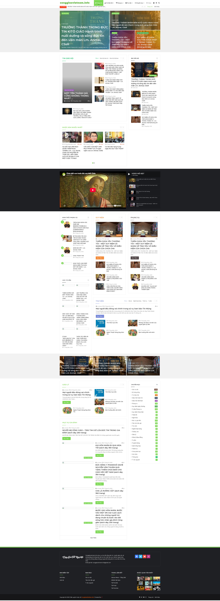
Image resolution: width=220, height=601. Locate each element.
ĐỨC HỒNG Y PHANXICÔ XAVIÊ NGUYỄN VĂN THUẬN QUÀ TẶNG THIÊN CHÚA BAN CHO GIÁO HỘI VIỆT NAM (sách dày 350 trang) (109, 470)
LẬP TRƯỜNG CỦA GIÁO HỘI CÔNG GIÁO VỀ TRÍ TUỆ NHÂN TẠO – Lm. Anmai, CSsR (82, 296)
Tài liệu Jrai (135, 431)
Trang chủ (99, 3)
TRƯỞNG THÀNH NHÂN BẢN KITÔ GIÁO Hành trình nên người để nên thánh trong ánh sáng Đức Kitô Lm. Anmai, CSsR (135, 25)
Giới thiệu (156, 6)
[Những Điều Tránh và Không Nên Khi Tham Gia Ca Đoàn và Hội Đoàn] (148, 583)
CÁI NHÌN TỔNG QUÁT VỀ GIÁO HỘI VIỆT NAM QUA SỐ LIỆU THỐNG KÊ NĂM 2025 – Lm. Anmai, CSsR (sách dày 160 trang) (114, 101)
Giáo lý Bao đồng (137, 437)
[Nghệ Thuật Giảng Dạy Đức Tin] (100, 332)
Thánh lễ (134, 415)
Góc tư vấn (135, 389)
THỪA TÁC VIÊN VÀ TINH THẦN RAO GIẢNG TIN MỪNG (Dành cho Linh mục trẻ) (82, 340)
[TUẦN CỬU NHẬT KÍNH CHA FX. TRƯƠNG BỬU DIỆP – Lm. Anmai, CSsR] (99, 80)
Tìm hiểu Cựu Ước (112, 322)
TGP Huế (113, 585)
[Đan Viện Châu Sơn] (156, 583)
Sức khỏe (134, 454)
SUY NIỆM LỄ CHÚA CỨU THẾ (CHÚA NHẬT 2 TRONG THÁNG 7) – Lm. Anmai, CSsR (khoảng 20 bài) (147, 42)
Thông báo (135, 457)
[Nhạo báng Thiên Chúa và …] (156, 588)
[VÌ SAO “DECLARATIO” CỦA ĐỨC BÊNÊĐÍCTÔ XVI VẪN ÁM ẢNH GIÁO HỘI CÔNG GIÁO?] (68, 331)
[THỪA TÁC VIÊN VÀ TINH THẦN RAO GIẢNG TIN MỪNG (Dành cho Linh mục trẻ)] (82, 331)
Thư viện (128, 3)
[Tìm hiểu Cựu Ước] (100, 323)
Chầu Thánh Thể (78, 255)
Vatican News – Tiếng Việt (118, 577)
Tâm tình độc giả (136, 423)
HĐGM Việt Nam (115, 580)
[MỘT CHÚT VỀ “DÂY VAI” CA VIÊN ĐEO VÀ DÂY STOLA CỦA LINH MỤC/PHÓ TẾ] (68, 308)
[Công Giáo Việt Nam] (75, 3)
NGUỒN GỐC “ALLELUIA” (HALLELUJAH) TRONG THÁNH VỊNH (149, 287)
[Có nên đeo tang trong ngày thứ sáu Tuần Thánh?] (114, 137)
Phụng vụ (119, 3)
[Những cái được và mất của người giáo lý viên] (132, 323)
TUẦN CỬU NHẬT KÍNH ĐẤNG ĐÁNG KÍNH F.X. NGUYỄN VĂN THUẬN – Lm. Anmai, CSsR (114, 90)
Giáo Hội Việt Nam (114, 58)
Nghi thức (135, 417)
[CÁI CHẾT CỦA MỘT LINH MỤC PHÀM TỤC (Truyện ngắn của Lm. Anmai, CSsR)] (93, 137)
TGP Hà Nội (114, 583)
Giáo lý (130, 301)
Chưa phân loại (136, 451)
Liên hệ (62, 580)
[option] (110, 30)
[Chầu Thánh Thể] (67, 258)
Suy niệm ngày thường (142, 33)
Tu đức (150, 301)
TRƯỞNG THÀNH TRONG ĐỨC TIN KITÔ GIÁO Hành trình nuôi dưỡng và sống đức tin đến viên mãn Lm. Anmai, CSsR (84, 35)
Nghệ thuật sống (137, 301)
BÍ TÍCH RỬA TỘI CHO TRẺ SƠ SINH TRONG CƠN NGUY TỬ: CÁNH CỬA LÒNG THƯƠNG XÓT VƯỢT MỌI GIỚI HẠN (81, 239)
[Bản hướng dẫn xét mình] (132, 332)
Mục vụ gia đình (136, 420)
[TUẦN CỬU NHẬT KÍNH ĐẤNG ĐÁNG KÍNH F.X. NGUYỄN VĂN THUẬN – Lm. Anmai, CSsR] (99, 89)
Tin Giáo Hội (109, 3)
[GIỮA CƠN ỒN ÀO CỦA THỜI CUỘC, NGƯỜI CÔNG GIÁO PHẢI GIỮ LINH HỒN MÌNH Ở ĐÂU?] (100, 286)
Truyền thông (136, 443)
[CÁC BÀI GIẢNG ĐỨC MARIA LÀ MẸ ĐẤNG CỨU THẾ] (100, 277)
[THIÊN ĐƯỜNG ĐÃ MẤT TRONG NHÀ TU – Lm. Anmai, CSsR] (68, 287)
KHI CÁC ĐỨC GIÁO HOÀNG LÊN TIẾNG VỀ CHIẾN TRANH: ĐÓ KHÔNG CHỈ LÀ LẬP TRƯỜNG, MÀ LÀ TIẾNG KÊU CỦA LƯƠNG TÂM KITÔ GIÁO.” (82, 114)
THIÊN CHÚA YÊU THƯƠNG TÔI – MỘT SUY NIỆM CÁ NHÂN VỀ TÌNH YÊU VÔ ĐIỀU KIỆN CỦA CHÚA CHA (122, 42)
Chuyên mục (139, 3)
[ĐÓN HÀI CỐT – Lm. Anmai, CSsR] (67, 250)
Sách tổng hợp (136, 446)
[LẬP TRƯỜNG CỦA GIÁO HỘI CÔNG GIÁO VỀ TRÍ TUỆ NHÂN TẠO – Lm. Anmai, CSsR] (82, 287)
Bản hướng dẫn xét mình (147, 332)
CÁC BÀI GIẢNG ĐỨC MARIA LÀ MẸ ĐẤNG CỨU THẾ (114, 278)
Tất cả (96, 58)
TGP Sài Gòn (114, 588)
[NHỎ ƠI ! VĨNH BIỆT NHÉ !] (140, 583)
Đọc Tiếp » (100, 258)
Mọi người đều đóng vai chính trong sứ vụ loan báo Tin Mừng (123, 309)
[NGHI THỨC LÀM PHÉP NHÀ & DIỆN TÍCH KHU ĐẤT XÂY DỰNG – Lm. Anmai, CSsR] (67, 265)
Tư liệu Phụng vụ (137, 409)
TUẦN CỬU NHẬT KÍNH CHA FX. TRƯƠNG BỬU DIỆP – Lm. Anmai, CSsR (114, 81)
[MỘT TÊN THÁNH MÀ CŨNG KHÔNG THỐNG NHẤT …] (77, 83)
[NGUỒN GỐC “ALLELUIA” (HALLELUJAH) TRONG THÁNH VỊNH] (135, 286)
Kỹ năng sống (65, 13)
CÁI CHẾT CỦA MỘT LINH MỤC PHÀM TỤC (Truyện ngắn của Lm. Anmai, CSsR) (93, 148)
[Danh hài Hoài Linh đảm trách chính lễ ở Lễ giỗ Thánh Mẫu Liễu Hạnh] (148, 588)
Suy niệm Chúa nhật (137, 412)
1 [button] (92, 162)
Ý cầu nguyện (136, 459)
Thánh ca (145, 301)
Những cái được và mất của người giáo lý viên (147, 323)
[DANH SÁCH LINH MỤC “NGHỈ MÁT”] (140, 588)
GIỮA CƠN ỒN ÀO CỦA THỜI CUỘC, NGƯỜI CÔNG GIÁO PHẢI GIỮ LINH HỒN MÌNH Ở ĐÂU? (114, 288)
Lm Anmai (67, 101)
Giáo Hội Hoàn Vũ (104, 58)
